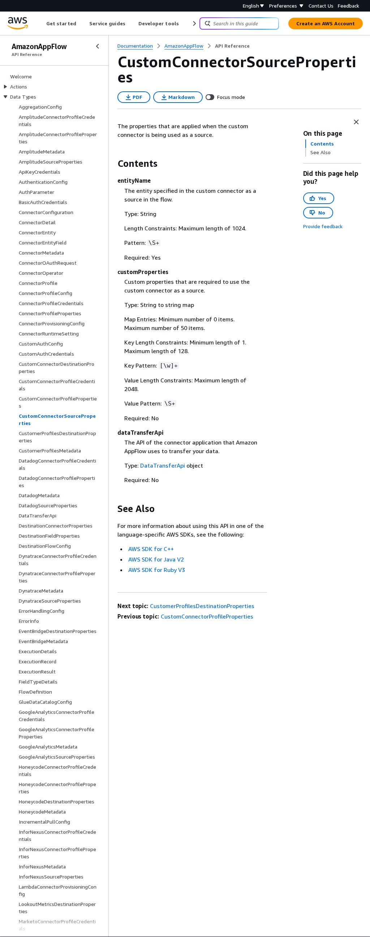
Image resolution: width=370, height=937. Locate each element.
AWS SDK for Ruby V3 (156, 569)
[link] (232, 45)
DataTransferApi (162, 465)
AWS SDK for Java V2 (156, 559)
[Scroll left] (41, 23)
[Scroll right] (193, 23)
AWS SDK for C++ (151, 548)
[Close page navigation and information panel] (356, 122)
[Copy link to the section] (111, 163)
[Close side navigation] (97, 46)
